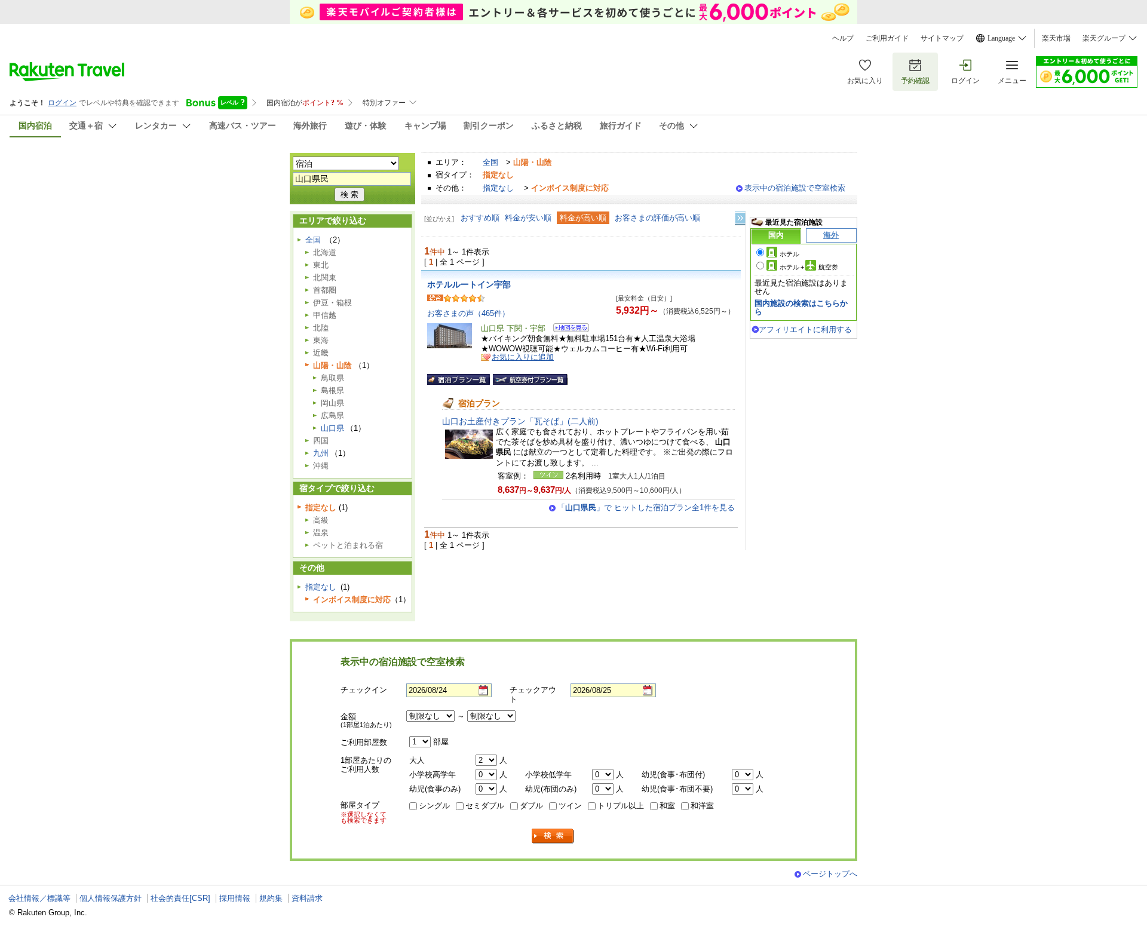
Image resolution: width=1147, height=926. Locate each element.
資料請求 (307, 898)
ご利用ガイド (887, 38)
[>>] (741, 218)
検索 (553, 836)
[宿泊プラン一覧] (458, 379)
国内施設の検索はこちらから (801, 307)
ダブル (531, 805)
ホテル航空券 (809, 267)
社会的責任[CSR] (180, 898)
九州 (321, 453)
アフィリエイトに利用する (805, 329)
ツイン (570, 805)
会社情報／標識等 (39, 898)
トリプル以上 (620, 805)
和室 (667, 805)
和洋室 (702, 805)
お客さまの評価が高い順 (657, 217)
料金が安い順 (528, 217)
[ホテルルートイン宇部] (567, 329)
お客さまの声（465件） (468, 313)
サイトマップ (942, 38)
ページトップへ (830, 873)
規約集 (271, 898)
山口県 (332, 428)
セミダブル (484, 805)
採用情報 (234, 898)
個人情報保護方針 (110, 898)
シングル (434, 805)
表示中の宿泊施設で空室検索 (794, 187)
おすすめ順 (480, 217)
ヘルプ (843, 38)
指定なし (498, 187)
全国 (490, 162)
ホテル (789, 253)
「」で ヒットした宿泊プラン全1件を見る (646, 507)
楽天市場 (1056, 38)
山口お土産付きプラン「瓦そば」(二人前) (520, 421)
